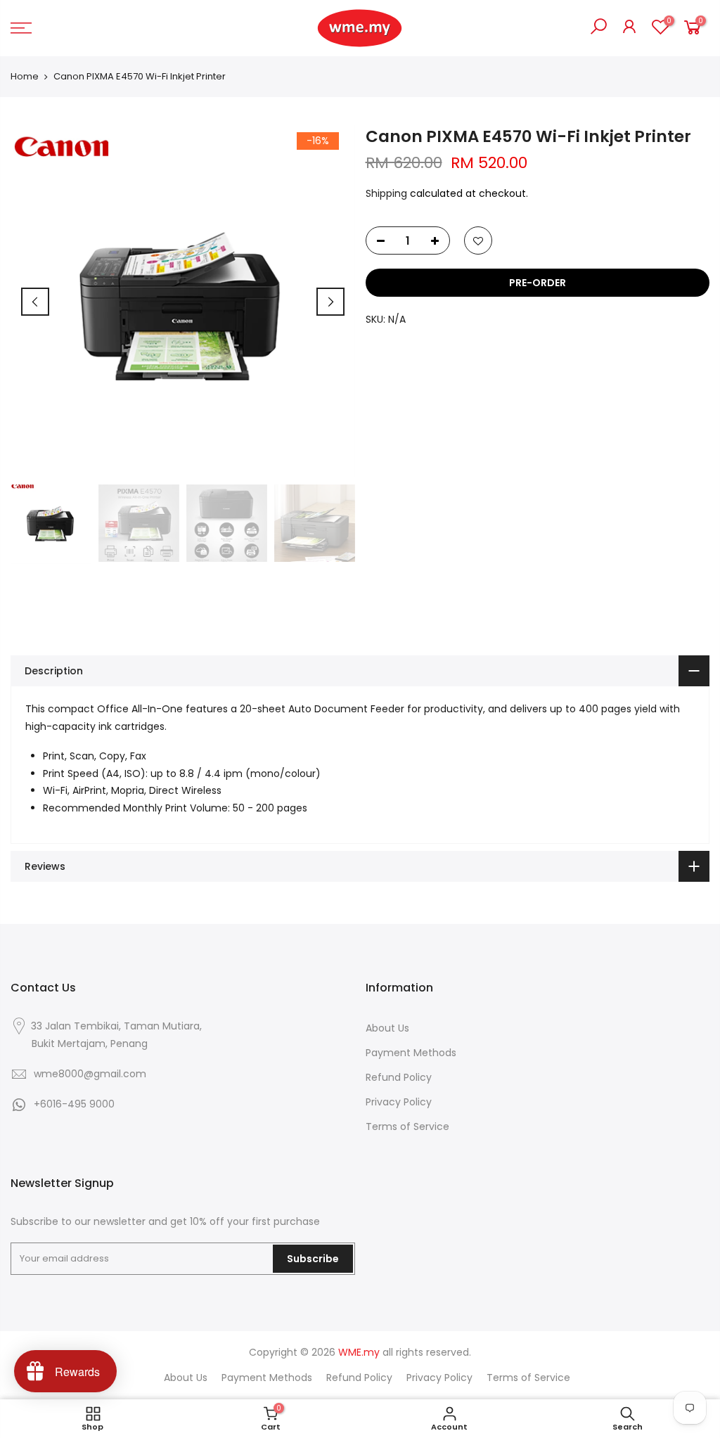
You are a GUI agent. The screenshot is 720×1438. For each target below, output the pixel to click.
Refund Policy (399, 1077)
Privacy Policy (399, 1102)
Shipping (386, 193)
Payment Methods (411, 1053)
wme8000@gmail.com (90, 1074)
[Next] (330, 302)
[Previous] (35, 302)
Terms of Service (407, 1126)
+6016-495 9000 (74, 1104)
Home (25, 76)
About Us (387, 1028)
